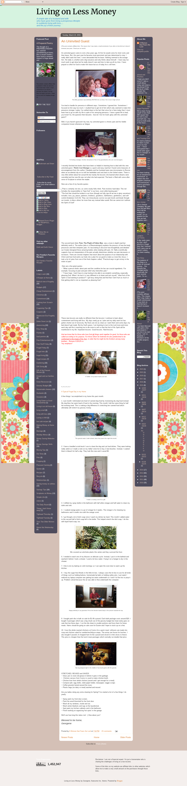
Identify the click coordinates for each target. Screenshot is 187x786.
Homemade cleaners (44, 389)
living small (41, 410)
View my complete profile (143, 50)
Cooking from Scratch (45, 302)
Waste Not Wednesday (45, 527)
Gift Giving (40, 367)
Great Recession (43, 382)
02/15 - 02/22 (143, 456)
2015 (142, 385)
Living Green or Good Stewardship (44, 402)
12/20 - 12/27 (143, 389)
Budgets (40, 287)
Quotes (39, 469)
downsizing (41, 325)
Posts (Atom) (101, 744)
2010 (142, 483)
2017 (142, 379)
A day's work (41, 274)
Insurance (40, 397)
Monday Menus (42, 435)
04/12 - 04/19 (143, 418)
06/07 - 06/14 (143, 411)
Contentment (41, 299)
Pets (38, 457)
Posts (42, 118)
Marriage (40, 431)
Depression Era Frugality (46, 316)
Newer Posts (67, 737)
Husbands (40, 393)
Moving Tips (41, 450)
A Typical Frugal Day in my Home (73, 392)
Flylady (39, 333)
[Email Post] (116, 731)
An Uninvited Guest (75, 41)
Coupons (40, 312)
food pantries (41, 336)
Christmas (40, 295)
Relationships (41, 480)
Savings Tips (41, 490)
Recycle (39, 476)
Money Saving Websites (45, 438)
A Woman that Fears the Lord (145, 45)
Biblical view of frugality (45, 282)
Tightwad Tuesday (43, 518)
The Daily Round (43, 505)
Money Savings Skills (45, 444)
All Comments (45, 121)
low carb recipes (42, 421)
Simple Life (41, 497)
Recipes (39, 473)
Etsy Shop (40, 329)
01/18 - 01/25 (143, 463)
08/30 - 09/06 (143, 403)
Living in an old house (45, 406)
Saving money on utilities (46, 484)
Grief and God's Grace (45, 247)
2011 (142, 479)
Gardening (40, 363)
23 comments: (107, 731)
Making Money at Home (45, 425)
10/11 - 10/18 (143, 396)
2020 (142, 376)
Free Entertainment (44, 340)
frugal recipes (41, 359)
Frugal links (41, 351)
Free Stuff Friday (43, 344)
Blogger (119, 781)
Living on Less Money (76, 11)
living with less (42, 414)
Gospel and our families (45, 376)
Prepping (40, 461)
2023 (142, 369)
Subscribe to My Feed (45, 177)
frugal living (41, 355)
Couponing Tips (42, 308)
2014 (142, 470)
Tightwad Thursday (44, 514)
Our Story (40, 454)
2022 (142, 372)
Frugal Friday (41, 348)
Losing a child (42, 418)
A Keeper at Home (43, 278)
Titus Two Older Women (45, 522)
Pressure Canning (43, 465)
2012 (142, 476)
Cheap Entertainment (44, 291)
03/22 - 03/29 (143, 425)
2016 (142, 382)
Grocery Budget (42, 386)
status (39, 501)
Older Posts (125, 737)
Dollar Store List (42, 321)
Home (96, 737)
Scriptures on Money (44, 493)
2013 (142, 473)
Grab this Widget (42, 212)
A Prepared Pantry (45, 43)
